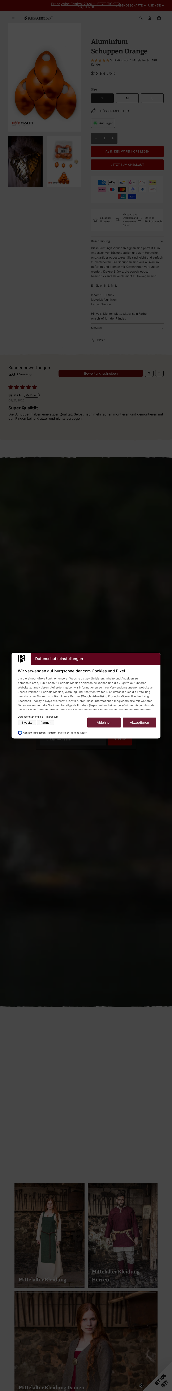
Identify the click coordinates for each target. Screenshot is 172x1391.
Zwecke (27, 722)
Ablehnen (104, 723)
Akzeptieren (139, 723)
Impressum (52, 716)
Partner (45, 722)
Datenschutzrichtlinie (31, 716)
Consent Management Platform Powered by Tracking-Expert (55, 733)
